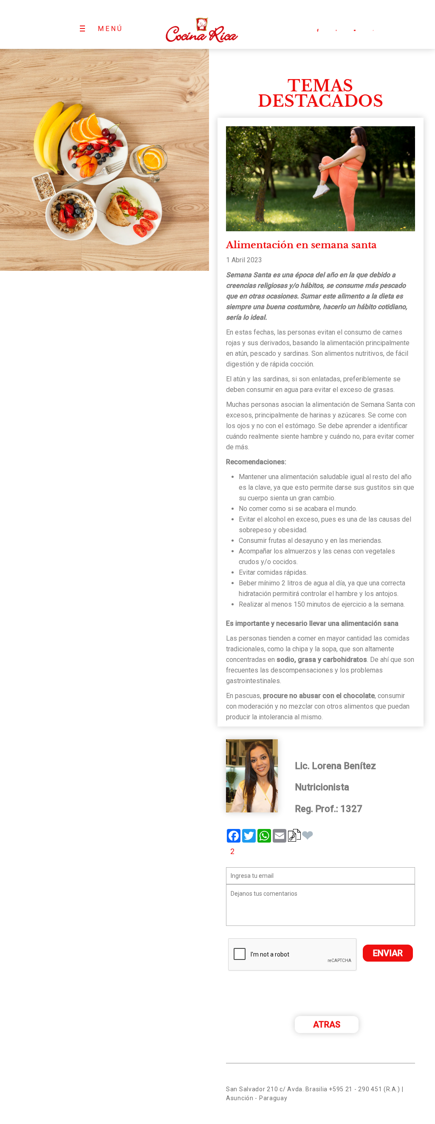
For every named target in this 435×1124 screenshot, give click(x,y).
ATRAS (326, 1024)
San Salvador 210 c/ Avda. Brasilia (277, 1089)
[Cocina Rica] (201, 24)
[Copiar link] (294, 835)
